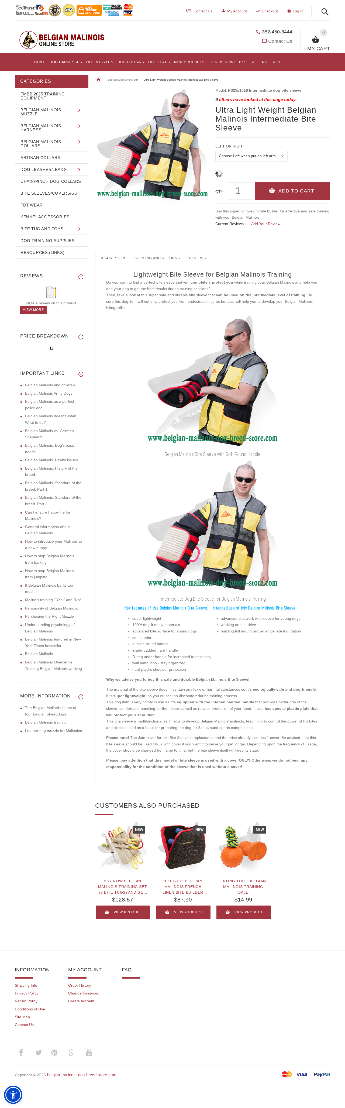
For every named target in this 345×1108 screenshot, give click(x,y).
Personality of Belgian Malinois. (51, 608)
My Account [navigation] (237, 11)
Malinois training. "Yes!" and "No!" (53, 600)
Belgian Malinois (39, 654)
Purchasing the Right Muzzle (49, 616)
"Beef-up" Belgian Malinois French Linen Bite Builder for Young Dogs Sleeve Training (183, 886)
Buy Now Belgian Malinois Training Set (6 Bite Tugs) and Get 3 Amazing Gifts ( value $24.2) (122, 886)
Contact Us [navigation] (203, 11)
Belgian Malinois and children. (50, 385)
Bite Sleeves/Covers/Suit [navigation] (123, 79)
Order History (79, 985)
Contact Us (280, 41)
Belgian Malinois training (46, 722)
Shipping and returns (157, 258)
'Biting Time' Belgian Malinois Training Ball (243, 886)
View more (33, 310)
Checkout (270, 11)
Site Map (22, 1017)
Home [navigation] (98, 79)
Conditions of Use (30, 1009)
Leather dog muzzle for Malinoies (53, 730)
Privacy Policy (26, 993)
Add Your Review (265, 224)
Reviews (197, 258)
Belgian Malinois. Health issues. (52, 460)
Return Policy (26, 1001)
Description (112, 258)
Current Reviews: (230, 224)
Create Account (81, 1001)
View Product (128, 912)
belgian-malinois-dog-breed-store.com (81, 1074)
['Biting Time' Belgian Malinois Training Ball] (243, 847)
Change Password (83, 993)
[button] (323, 12)
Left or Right (229, 146)
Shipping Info (26, 985)
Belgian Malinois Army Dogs (49, 393)
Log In (298, 11)
